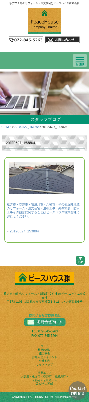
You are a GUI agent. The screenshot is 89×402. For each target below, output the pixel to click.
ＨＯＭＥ (6, 126)
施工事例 (44, 353)
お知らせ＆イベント (44, 357)
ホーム (44, 346)
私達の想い (45, 349)
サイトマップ (44, 364)
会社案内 (44, 360)
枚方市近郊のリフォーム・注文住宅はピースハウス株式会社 (44, 3)
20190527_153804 (27, 126)
